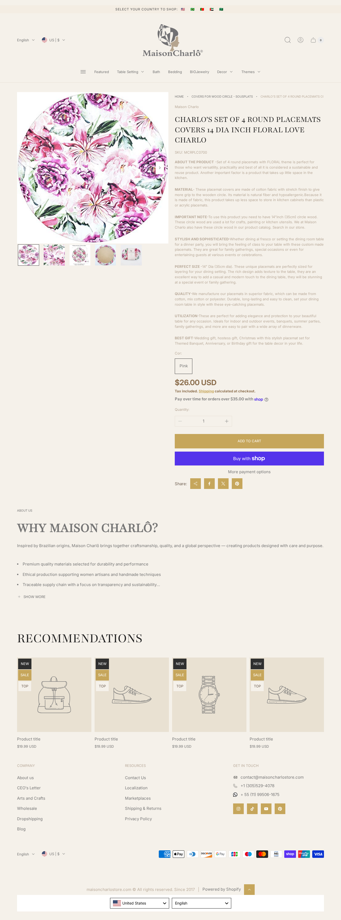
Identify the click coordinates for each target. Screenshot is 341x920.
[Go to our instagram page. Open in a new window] (238, 808)
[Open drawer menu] (83, 72)
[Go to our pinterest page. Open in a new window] (280, 808)
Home (179, 96)
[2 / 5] (54, 255)
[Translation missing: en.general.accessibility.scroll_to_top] (249, 889)
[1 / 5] (28, 255)
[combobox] (139, 903)
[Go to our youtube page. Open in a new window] (266, 808)
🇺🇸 (183, 9)
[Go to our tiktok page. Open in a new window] (252, 808)
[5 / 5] (131, 255)
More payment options (249, 471)
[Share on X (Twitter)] (223, 483)
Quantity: (182, 409)
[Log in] (300, 40)
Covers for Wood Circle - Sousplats (222, 96)
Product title (28, 739)
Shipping (206, 391)
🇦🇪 (212, 9)
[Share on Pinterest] (237, 483)
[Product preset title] (54, 695)
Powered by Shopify (221, 889)
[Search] (288, 40)
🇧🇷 (193, 9)
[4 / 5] (105, 255)
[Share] (195, 483)
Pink (184, 365)
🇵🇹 (202, 9)
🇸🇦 (221, 9)
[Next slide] (160, 167)
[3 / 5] (80, 255)
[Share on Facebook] (209, 483)
